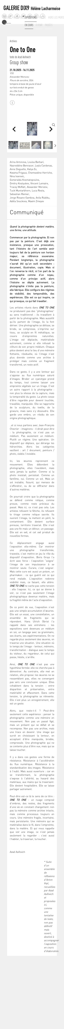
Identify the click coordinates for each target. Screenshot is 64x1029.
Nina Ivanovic (17, 176)
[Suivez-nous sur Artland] (42, 16)
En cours (29, 25)
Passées (48, 25)
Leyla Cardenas (43, 166)
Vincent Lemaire (39, 183)
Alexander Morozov (37, 187)
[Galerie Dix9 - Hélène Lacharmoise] (32, 8)
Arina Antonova (18, 162)
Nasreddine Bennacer (22, 166)
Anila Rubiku (42, 198)
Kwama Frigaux (18, 173)
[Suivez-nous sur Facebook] (17, 16)
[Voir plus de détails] (12, 102)
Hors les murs (56, 17)
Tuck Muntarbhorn (20, 191)
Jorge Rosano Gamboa (22, 198)
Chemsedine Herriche (40, 173)
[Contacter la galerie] (4, 16)
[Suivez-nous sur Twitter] (23, 16)
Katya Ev (31, 169)
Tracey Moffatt (17, 187)
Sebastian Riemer (19, 194)
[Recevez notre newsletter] (10, 16)
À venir (39, 25)
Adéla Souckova (18, 201)
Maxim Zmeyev (36, 201)
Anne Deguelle (18, 169)
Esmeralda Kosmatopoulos (24, 180)
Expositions (31, 17)
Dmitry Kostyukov (19, 183)
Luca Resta (38, 191)
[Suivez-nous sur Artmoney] (6, 22)
